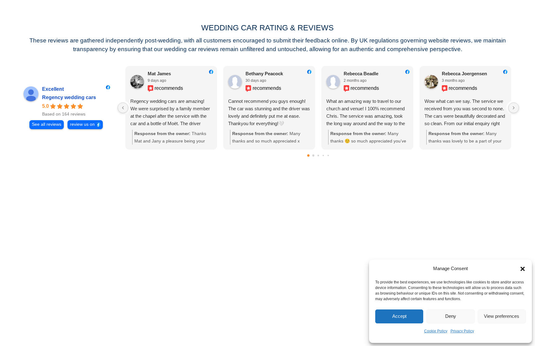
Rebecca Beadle (361, 73)
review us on (82, 124)
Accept (399, 316)
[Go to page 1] (313, 156)
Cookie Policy (435, 331)
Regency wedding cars (69, 97)
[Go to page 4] (328, 155)
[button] (523, 269)
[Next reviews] (513, 108)
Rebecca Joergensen (464, 73)
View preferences (501, 316)
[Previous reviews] (123, 108)
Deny (450, 316)
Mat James (159, 73)
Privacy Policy (462, 331)
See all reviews (46, 124)
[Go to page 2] (318, 155)
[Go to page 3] (323, 155)
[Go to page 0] (308, 156)
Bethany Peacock (264, 73)
